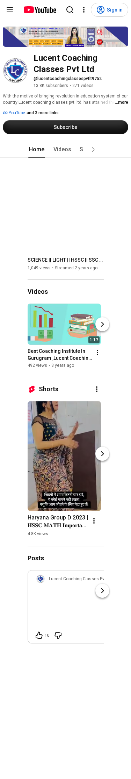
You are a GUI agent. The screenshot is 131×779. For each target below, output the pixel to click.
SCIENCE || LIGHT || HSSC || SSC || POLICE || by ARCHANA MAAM (66, 260)
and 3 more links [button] (43, 112)
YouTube (16, 112)
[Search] (70, 10)
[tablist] (65, 149)
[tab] (36, 149)
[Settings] (84, 10)
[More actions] (97, 352)
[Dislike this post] (58, 635)
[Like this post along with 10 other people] (39, 635)
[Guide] (10, 10)
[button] (93, 149)
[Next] (102, 324)
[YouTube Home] (39, 10)
